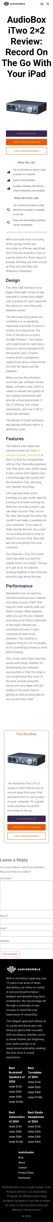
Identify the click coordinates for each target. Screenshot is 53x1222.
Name (4, 916)
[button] (42, 3)
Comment (6, 878)
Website (4, 941)
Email (3, 928)
